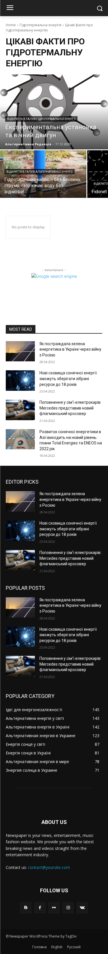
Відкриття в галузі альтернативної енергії (39, 171)
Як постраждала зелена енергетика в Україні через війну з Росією (70, 349)
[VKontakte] (82, 907)
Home (11, 24)
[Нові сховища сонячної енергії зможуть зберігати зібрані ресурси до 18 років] (20, 380)
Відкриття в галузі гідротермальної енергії (41, 119)
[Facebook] (40, 907)
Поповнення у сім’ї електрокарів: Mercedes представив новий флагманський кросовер (70, 408)
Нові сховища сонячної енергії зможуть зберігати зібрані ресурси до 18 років (68, 378)
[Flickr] (54, 907)
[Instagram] (68, 907)
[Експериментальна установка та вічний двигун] (54, 111)
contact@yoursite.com (49, 867)
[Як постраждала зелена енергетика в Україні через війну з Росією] (20, 351)
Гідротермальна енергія (40, 24)
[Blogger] (25, 907)
